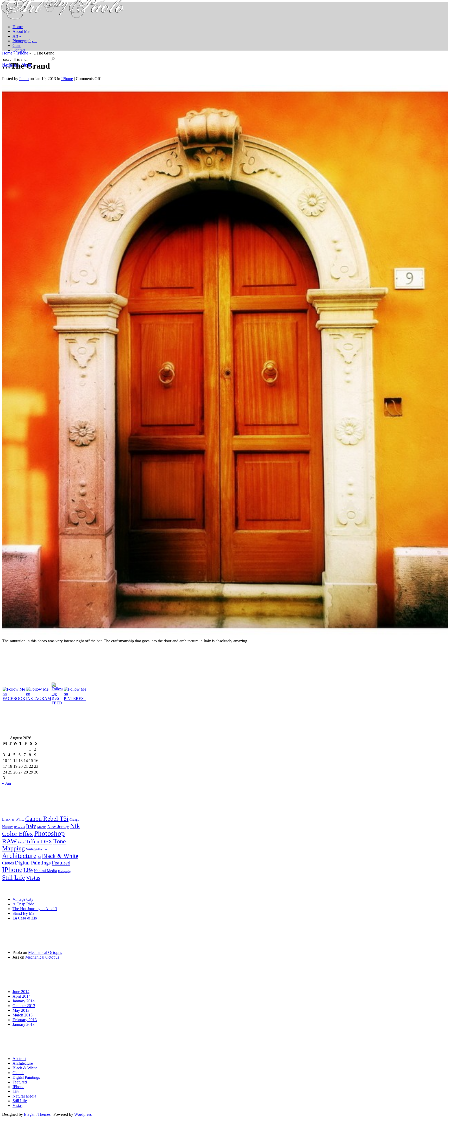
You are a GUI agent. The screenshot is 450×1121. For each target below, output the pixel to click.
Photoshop (49, 833)
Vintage (31, 849)
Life (28, 870)
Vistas (33, 877)
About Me (20, 31)
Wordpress (83, 1114)
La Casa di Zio (24, 918)
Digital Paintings (33, 863)
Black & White (13, 819)
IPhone (22, 53)
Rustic (21, 842)
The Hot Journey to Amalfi (34, 908)
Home (17, 27)
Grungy (74, 819)
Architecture (19, 856)
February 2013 (24, 1020)
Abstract (43, 849)
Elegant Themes (37, 1114)
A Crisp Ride (23, 904)
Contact (18, 50)
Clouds (8, 863)
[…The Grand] (225, 633)
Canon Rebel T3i (46, 818)
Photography (24, 41)
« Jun (6, 783)
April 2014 (21, 996)
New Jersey (58, 826)
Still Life (13, 877)
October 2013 (23, 1005)
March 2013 (22, 1015)
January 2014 (23, 1001)
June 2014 (20, 991)
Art (16, 36)
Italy (31, 826)
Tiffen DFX (39, 841)
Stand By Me (23, 913)
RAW (9, 841)
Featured (61, 863)
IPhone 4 (19, 826)
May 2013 (20, 1010)
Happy (7, 826)
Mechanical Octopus (45, 952)
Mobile (41, 827)
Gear (16, 45)
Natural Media (45, 871)
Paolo (24, 78)
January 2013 (23, 1024)
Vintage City (22, 899)
